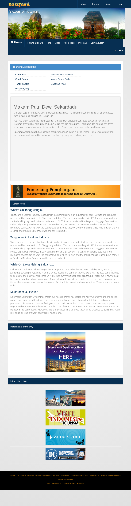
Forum (95, 4)
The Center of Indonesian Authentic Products (67, 483)
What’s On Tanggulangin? (26, 210)
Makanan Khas (58, 83)
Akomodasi (69, 42)
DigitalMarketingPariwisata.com (111, 475)
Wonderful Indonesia (65, 479)
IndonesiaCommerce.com (78, 475)
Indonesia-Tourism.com (50, 475)
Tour (120, 4)
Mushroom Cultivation (24, 292)
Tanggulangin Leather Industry (29, 237)
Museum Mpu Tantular (61, 74)
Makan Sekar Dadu (60, 79)
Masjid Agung (22, 88)
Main (83, 4)
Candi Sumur (22, 79)
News (108, 4)
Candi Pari (20, 74)
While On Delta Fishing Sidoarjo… (32, 264)
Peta (49, 42)
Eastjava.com (97, 42)
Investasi (82, 42)
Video (57, 42)
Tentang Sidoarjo (34, 42)
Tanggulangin (22, 83)
